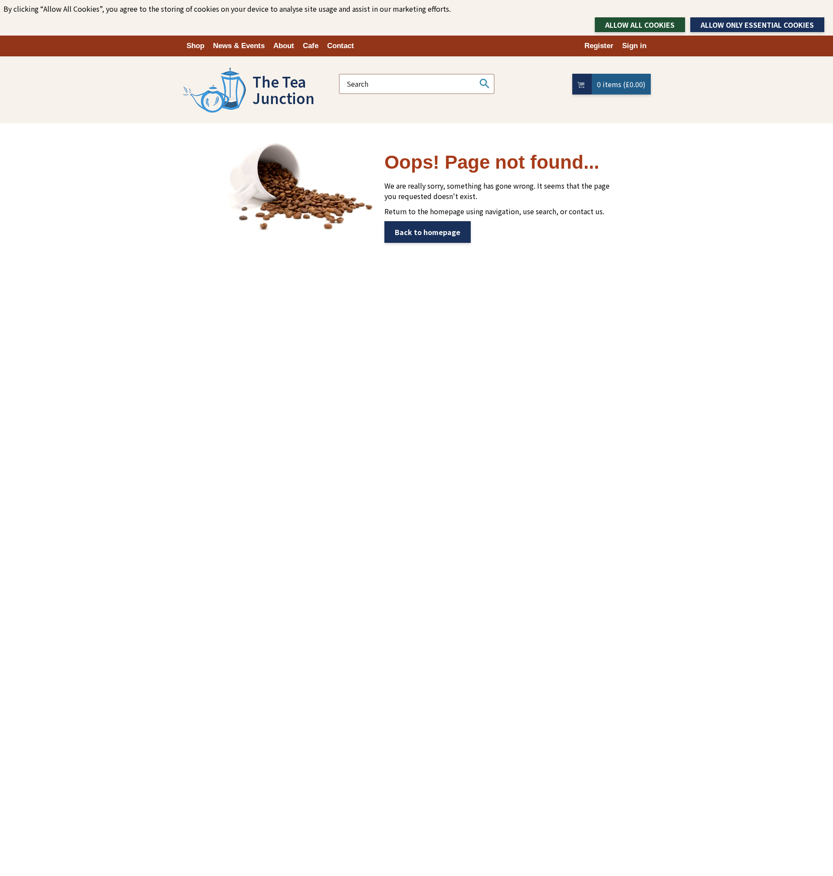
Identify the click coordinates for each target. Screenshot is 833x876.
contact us (586, 211)
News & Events (239, 46)
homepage (447, 211)
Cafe (310, 46)
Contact (340, 46)
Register (598, 46)
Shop (195, 46)
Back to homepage (427, 232)
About (283, 46)
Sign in (634, 46)
